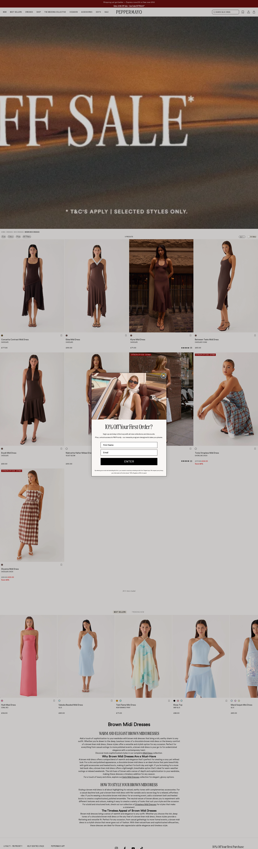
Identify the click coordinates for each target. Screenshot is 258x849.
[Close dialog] (163, 375)
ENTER (129, 461)
